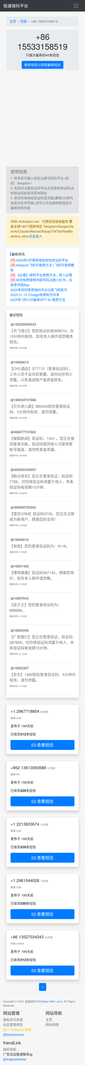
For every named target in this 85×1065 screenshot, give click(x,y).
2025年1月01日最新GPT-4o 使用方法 (37, 299)
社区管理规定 (13, 1024)
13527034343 (31, 937)
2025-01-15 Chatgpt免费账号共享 (34, 294)
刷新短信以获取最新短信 (42, 64)
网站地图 (52, 1024)
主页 (12, 21)
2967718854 (28, 711)
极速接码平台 (15, 6)
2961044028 (28, 880)
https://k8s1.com (51, 1001)
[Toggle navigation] (76, 6)
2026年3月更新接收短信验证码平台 (42, 260)
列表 (23, 21)
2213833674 (28, 824)
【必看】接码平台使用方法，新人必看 (44, 275)
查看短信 (44, 745)
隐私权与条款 (13, 1019)
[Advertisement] (42, 118)
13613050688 (33, 767)
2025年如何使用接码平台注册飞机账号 (38, 289)
